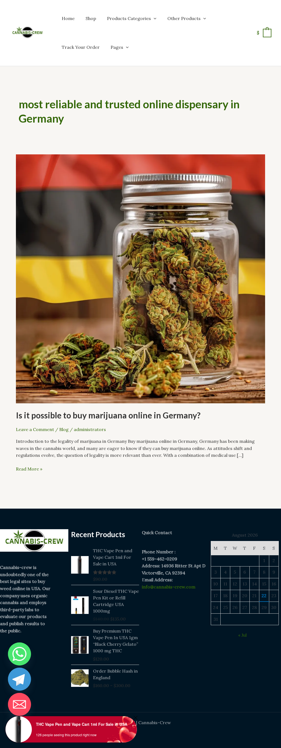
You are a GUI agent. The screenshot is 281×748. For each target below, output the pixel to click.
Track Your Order (81, 47)
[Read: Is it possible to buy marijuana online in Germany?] (140, 278)
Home (68, 18)
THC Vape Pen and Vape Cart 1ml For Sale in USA (81, 724)
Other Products (184, 18)
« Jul (242, 635)
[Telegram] (19, 679)
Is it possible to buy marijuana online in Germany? (108, 415)
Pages (117, 47)
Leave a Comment (35, 429)
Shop (91, 18)
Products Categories (129, 18)
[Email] (19, 704)
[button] (153, 18)
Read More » (29, 469)
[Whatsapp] (19, 653)
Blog (64, 429)
